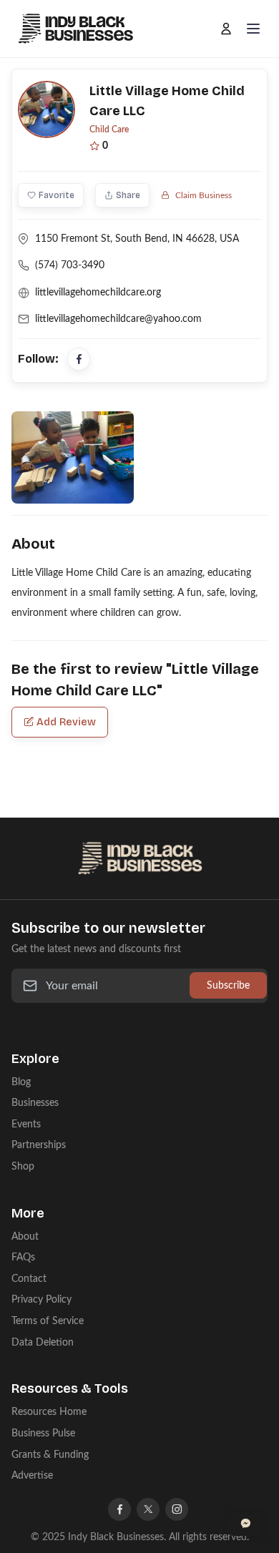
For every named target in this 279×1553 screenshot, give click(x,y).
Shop (22, 1166)
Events (26, 1124)
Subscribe (228, 985)
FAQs (23, 1257)
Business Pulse (43, 1433)
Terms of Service (47, 1321)
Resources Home (49, 1411)
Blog (21, 1082)
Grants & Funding (50, 1454)
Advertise (32, 1475)
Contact (28, 1278)
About (25, 1236)
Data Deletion (42, 1342)
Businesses (35, 1102)
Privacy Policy (41, 1299)
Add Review (66, 722)
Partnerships (38, 1145)
